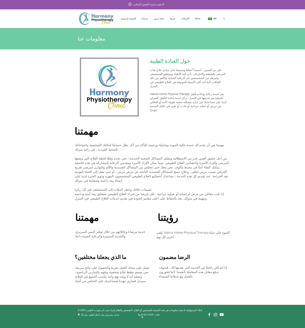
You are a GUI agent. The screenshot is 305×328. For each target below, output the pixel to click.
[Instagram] (215, 314)
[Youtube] (221, 314)
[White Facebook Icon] (209, 314)
